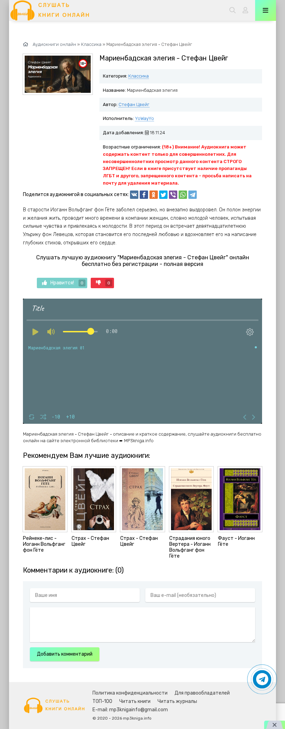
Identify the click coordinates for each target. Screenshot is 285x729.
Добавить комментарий (64, 654)
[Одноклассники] (153, 195)
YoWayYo (144, 118)
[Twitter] (163, 195)
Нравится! (66, 283)
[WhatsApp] (183, 195)
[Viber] (173, 195)
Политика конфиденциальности (130, 693)
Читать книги (134, 701)
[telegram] (192, 195)
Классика (138, 76)
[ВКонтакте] (134, 195)
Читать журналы (177, 701)
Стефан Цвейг (134, 104)
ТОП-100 (102, 701)
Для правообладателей (202, 693)
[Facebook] (144, 195)
